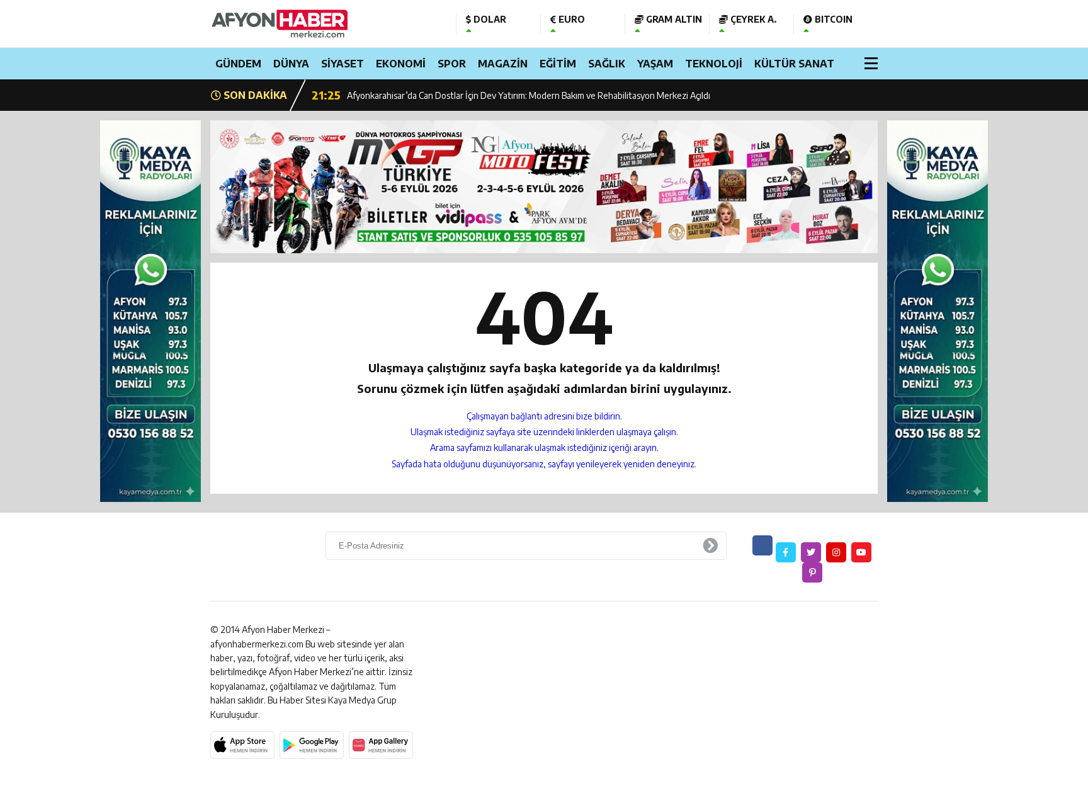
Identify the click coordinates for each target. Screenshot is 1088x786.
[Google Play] (312, 745)
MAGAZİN (503, 63)
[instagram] (836, 552)
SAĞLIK (606, 63)
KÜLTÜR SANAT (794, 63)
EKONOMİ (401, 63)
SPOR (452, 63)
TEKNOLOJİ (713, 63)
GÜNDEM (238, 63)
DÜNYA (291, 63)
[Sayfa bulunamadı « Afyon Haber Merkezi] (323, 23)
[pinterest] (812, 572)
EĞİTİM (558, 63)
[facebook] (786, 552)
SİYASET (342, 63)
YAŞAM (655, 63)
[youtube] (861, 552)
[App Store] (242, 745)
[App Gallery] (381, 745)
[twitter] (811, 552)
